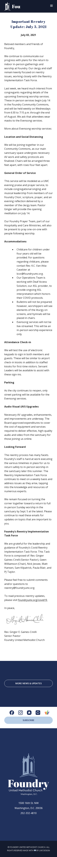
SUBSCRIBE (28, 720)
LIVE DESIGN (44, 850)
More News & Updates (28, 683)
